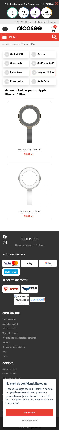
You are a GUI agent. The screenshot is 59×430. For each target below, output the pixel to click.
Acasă (5, 43)
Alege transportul (10, 323)
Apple (15, 43)
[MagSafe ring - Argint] (29, 185)
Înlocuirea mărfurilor (11, 378)
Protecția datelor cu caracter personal (19, 337)
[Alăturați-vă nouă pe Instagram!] (5, 242)
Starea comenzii (9, 369)
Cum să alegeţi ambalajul (13, 346)
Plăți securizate (9, 328)
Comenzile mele (9, 373)
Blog (4, 351)
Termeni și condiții (10, 333)
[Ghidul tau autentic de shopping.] (37, 299)
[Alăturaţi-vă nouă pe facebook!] (5, 236)
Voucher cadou (9, 319)
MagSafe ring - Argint (30, 211)
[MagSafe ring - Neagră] (29, 123)
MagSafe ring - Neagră (29, 149)
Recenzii (6, 342)
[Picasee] (29, 28)
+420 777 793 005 (22, 21)
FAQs (4, 356)
